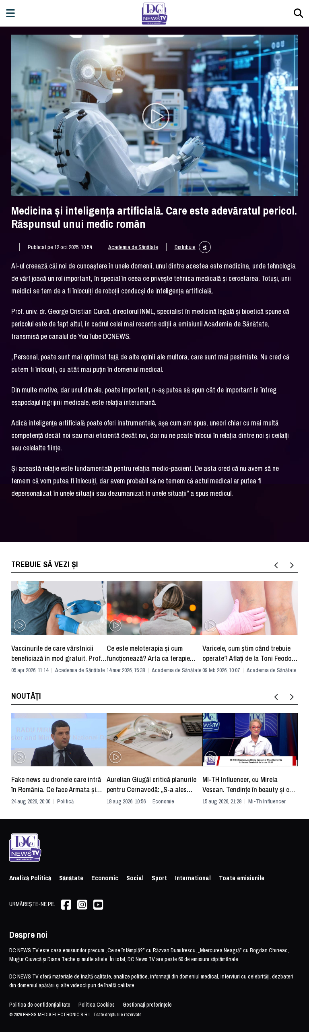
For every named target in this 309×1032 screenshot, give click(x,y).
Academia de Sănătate (133, 247)
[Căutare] (298, 13)
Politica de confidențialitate (39, 1004)
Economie (163, 801)
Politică (65, 801)
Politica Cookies (96, 1004)
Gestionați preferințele (147, 1004)
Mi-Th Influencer (267, 801)
